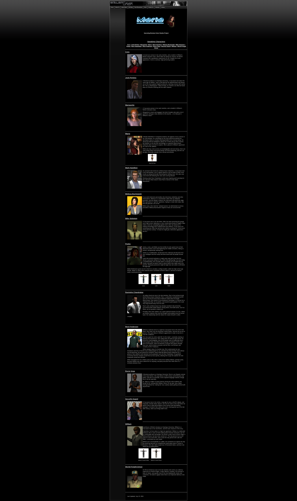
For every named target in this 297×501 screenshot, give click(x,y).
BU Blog (130, 7)
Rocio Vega (156, 46)
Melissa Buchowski (169, 44)
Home (112, 7)
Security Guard (166, 46)
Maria (150, 44)
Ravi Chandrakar (136, 46)
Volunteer (157, 7)
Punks (128, 46)
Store (145, 7)
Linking (162, 7)
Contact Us (150, 7)
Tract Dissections (138, 7)
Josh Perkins (135, 44)
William (174, 46)
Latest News (124, 7)
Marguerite (143, 44)
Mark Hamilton (157, 44)
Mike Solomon (180, 44)
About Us (117, 7)
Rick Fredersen (147, 46)
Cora (128, 44)
